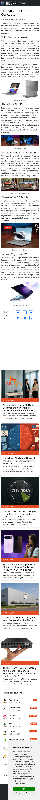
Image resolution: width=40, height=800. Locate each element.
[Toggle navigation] (36, 3)
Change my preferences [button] (24, 793)
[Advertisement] (20, 346)
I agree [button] (24, 789)
